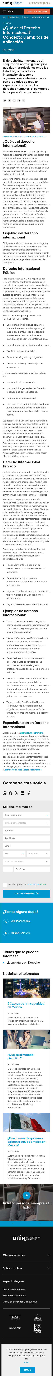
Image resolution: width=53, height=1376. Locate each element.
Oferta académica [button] (14, 1255)
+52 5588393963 (20, 921)
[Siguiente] (39, 1224)
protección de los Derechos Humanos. (23, 770)
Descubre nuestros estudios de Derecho (23, 137)
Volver (8, 23)
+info (26, 1363)
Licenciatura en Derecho (31, 733)
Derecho (27, 17)
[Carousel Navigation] (26, 1224)
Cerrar (27, 1370)
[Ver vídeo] (26, 1196)
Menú (11, 11)
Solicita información (37, 11)
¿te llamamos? (20, 933)
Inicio (5, 17)
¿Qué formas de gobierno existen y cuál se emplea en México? (26, 1142)
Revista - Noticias (16, 17)
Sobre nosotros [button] (12, 1268)
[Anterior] (13, 1224)
